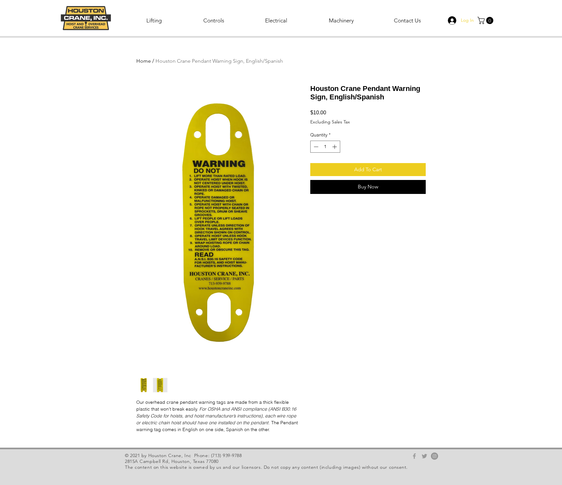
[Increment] (335, 146)
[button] (154, 20)
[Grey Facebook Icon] (414, 456)
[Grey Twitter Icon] (424, 456)
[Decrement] (315, 146)
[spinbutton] (325, 146)
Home (143, 61)
